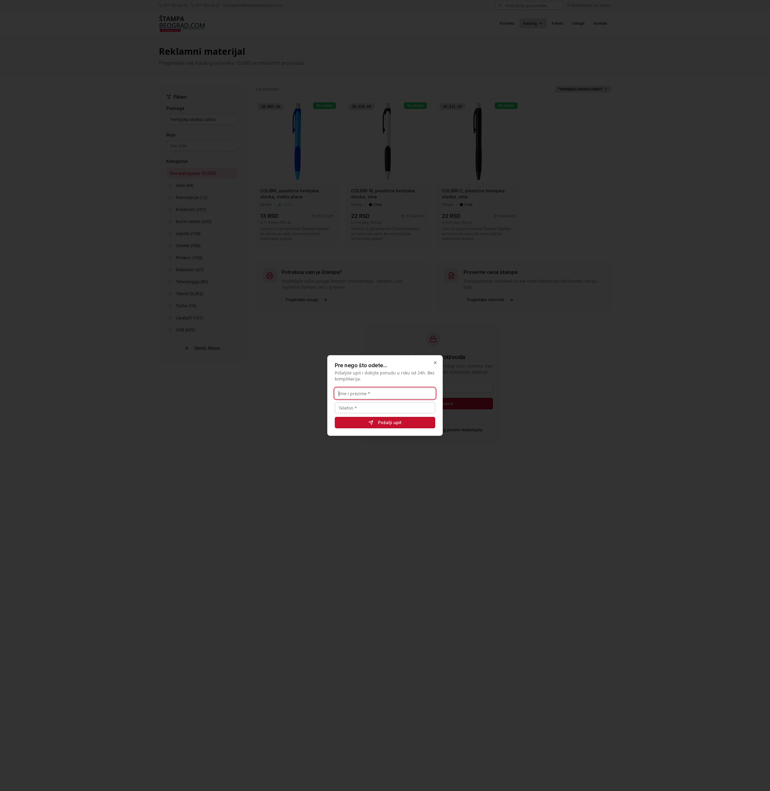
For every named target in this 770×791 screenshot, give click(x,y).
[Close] (435, 362)
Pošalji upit (390, 422)
